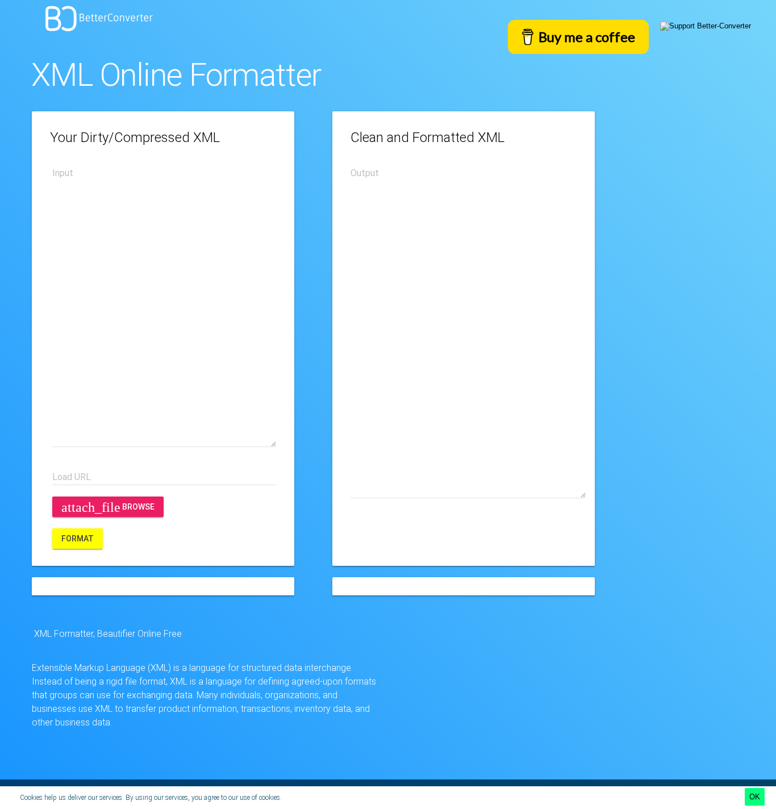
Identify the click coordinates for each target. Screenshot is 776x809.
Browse (108, 507)
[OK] (755, 797)
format (77, 538)
